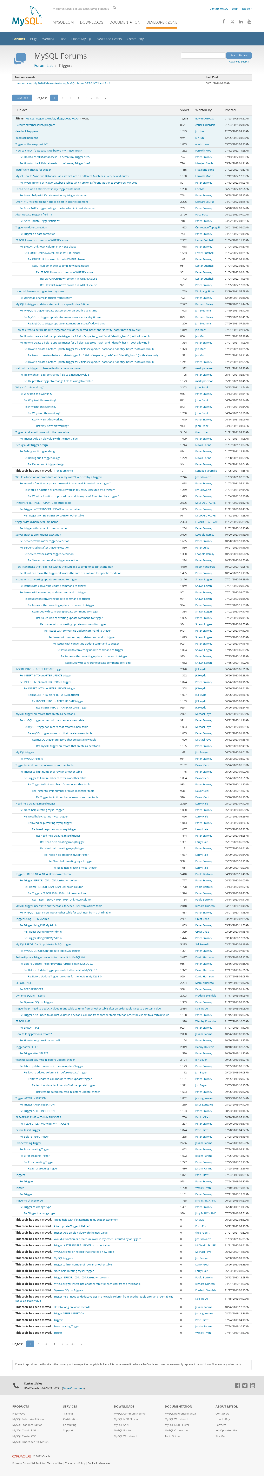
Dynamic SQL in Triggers (30, 995)
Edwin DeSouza (204, 118)
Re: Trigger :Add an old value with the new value (49, 438)
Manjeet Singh (204, 163)
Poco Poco (201, 214)
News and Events (109, 39)
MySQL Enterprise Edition (28, 1419)
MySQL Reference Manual (180, 1413)
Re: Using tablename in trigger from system (46, 298)
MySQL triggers (24, 752)
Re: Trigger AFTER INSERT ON (37, 1104)
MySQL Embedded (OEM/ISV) (30, 1442)
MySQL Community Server (130, 1413)
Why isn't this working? (29, 387)
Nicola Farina (203, 445)
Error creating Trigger (28, 1143)
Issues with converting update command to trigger (46, 579)
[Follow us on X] (231, 22)
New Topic (22, 98)
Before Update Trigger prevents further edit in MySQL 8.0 (50, 957)
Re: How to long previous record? (40, 1040)
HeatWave (18, 1413)
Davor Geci (202, 765)
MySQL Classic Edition (25, 1430)
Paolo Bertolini (204, 874)
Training (68, 1413)
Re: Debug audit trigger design (38, 451)
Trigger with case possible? (31, 144)
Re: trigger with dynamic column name (43, 528)
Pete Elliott (202, 1130)
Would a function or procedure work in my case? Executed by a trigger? (58, 477)
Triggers (20, 1175)
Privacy (16, 1463)
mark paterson (204, 368)
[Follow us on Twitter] (245, 1387)
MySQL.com (63, 22)
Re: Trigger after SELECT (34, 1053)
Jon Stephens (203, 310)
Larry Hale (201, 803)
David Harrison (204, 957)
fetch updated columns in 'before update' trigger (45, 1060)
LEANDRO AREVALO (207, 522)
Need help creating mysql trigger (35, 803)
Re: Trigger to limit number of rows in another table (51, 771)
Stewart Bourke (204, 202)
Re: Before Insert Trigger (34, 1136)
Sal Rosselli (202, 944)
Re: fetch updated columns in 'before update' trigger (51, 1066)
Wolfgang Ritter (204, 291)
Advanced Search (239, 61)
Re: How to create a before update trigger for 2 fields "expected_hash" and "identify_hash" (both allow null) (85, 336)
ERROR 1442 (22, 1021)
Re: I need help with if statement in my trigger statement (54, 195)
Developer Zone (161, 22)
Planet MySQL (81, 39)
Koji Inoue (201, 1008)
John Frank (202, 387)
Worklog (48, 39)
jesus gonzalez (204, 1098)
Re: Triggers (26, 1181)
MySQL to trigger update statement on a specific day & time (52, 304)
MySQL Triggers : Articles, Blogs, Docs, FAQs (52, 118)
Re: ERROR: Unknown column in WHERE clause (48, 246)
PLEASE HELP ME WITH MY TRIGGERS (38, 1117)
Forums (18, 39)
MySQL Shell (121, 1425)
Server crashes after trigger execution (38, 534)
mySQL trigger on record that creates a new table (45, 714)
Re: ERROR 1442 (29, 1027)
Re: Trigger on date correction (37, 234)
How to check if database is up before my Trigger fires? (48, 150)
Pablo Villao (202, 1117)
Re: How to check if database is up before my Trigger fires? (55, 157)
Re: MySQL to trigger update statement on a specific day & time (58, 310)
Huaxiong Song (204, 169)
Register (247, 8)
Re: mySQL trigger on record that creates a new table (52, 720)
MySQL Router (123, 1430)
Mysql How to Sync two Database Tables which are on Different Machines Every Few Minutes (71, 176)
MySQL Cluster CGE (24, 1436)
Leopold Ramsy (204, 534)
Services (70, 1406)
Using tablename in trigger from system (39, 291)
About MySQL (227, 1406)
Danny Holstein (204, 1047)
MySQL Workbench (126, 1436)
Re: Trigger (26, 1194)
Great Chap (202, 919)
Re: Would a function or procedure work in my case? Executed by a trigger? (65, 483)
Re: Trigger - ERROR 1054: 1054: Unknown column (49, 880)
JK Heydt (200, 669)
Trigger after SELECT (27, 1047)
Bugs (33, 39)
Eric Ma (199, 189)
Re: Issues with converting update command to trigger (53, 586)
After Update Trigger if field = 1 (33, 214)
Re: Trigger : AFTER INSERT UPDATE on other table (50, 509)
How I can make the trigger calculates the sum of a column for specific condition (64, 566)
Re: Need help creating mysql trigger (42, 810)
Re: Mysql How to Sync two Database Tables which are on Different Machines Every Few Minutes (78, 182)
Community (135, 39)
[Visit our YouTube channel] (248, 22)
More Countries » (73, 1388)
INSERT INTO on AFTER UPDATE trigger (38, 669)
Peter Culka (202, 547)
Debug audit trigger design (31, 445)
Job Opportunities (226, 1430)
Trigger (19, 1188)
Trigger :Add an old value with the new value (42, 432)
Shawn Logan (203, 579)
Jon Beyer (201, 1060)
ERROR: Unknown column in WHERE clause (41, 240)
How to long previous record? (33, 1034)
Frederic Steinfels (205, 995)
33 (97, 98)
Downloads (91, 22)
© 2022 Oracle (41, 1456)
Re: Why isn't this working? (36, 394)
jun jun (199, 131)
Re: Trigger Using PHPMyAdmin (39, 925)
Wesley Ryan (203, 1188)
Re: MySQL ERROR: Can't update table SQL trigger (50, 951)
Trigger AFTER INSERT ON (30, 1098)
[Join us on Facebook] (222, 22)
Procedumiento (63, 470)
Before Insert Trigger (27, 1130)
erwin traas (202, 144)
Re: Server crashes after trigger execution (45, 541)
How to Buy (223, 1419)
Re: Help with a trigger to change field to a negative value (54, 374)
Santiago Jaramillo (206, 470)
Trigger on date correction (31, 227)
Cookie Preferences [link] (99, 1463)
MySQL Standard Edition (27, 1425)
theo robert (202, 432)
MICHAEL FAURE (205, 503)
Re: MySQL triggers (31, 759)
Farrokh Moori (204, 150)
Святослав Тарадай (207, 227)
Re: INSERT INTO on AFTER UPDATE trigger (45, 675)
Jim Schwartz (203, 477)
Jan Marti (200, 330)
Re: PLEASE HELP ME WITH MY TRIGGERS (45, 1123)
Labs (62, 39)
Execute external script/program (35, 125)
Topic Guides (172, 1436)
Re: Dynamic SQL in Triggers (36, 1002)
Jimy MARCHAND (205, 1200)
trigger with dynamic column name (36, 522)
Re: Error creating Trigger (35, 1149)
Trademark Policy (75, 1463)
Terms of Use (54, 1463)
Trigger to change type (29, 1200)
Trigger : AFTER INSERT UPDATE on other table (43, 503)
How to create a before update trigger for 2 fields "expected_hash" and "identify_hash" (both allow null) (78, 330)
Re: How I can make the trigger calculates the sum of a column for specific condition (70, 573)
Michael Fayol (203, 714)
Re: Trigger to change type (35, 1207)
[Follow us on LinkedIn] (239, 22)
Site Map (221, 1436)
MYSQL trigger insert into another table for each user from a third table (58, 906)
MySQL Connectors (177, 1430)
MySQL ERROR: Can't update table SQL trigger (43, 944)
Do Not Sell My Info (34, 1463)
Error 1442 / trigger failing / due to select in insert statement (51, 202)
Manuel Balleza (204, 983)
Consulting (69, 1425)
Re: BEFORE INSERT (31, 989)
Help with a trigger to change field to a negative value (47, 368)
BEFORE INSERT (25, 983)
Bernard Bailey (204, 304)
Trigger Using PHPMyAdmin (32, 919)
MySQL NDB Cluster (126, 1419)
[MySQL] (27, 16)
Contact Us (222, 1413)
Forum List (43, 65)
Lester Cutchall (204, 240)
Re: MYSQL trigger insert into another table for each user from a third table (65, 912)
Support (68, 1430)
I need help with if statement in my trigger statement (47, 189)
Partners (221, 1425)
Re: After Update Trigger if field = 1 (40, 221)
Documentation (125, 22)
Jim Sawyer (202, 752)
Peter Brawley (203, 157)
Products (20, 1406)
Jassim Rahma (203, 1034)
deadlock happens (26, 131)
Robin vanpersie (205, 566)
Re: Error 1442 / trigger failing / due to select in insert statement (58, 208)
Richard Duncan (205, 906)
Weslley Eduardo (205, 1021)
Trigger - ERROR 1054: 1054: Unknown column (43, 874)
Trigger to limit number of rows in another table (44, 765)
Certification (70, 1419)
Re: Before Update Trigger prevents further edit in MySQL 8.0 (56, 963)
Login (235, 8)
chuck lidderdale (205, 125)
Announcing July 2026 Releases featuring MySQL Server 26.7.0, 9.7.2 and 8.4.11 (64, 83)
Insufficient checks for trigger (33, 169)
